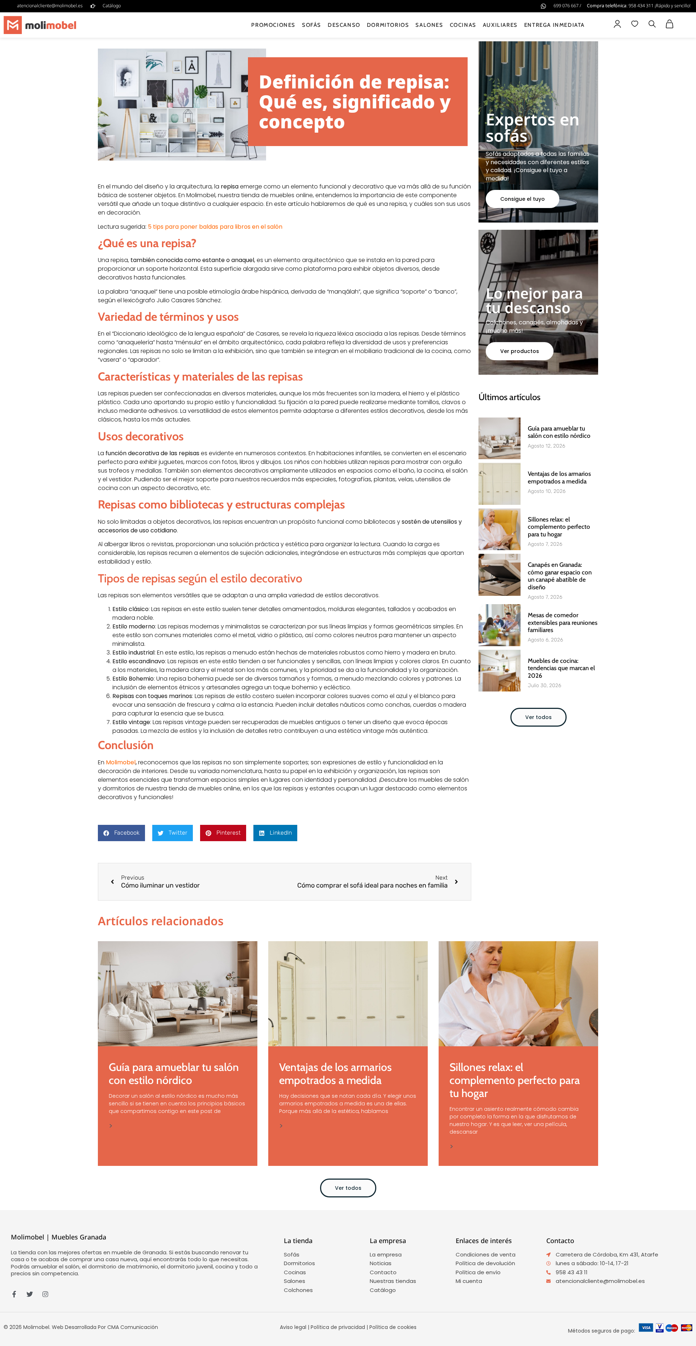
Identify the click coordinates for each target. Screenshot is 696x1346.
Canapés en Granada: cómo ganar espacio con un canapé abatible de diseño (560, 575)
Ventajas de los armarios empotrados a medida (559, 477)
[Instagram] (45, 1294)
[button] (652, 25)
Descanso (344, 25)
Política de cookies (393, 1327)
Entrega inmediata (554, 25)
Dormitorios (388, 25)
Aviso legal (293, 1327)
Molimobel (121, 762)
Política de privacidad (338, 1327)
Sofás (311, 25)
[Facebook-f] (14, 1294)
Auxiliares (500, 25)
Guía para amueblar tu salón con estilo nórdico (559, 432)
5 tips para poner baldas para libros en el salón (215, 227)
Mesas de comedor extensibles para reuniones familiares (562, 622)
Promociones (273, 25)
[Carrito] (669, 24)
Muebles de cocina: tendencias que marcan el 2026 (561, 668)
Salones (429, 25)
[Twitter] (29, 1294)
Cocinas (463, 25)
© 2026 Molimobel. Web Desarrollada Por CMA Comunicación (81, 1327)
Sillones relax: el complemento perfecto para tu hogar (559, 527)
